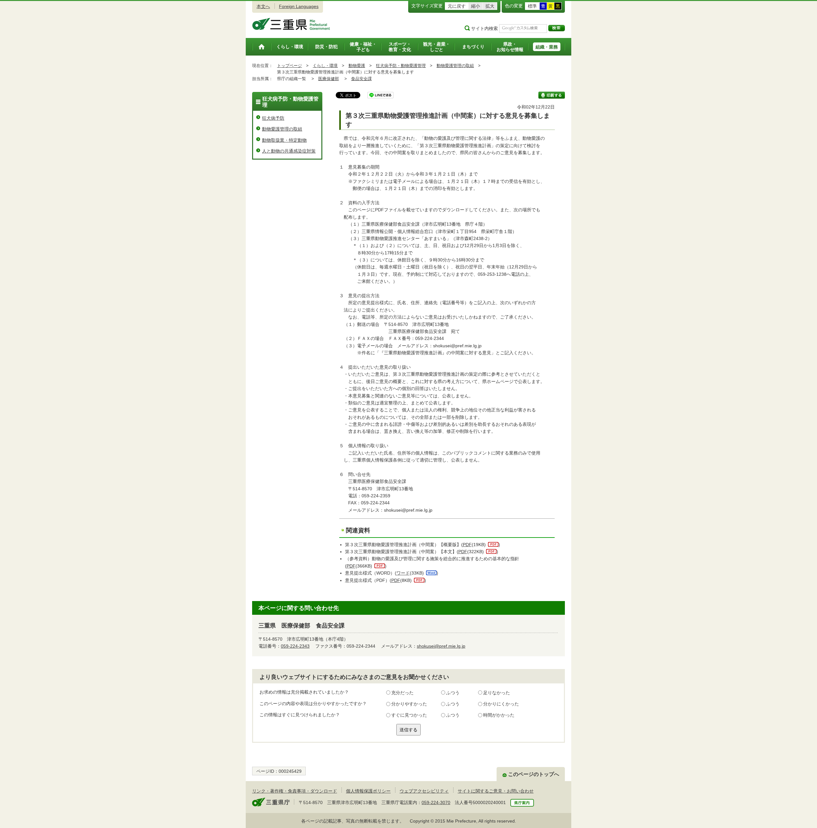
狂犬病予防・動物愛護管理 (401, 65)
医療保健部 (328, 78)
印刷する (551, 95)
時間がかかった (498, 715)
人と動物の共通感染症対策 (289, 151)
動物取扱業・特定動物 (284, 140)
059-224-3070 (436, 802)
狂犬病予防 (273, 118)
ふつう (453, 692)
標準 (532, 6)
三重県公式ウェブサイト (291, 24)
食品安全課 (361, 78)
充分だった (402, 692)
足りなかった (496, 692)
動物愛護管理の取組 (455, 65)
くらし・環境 (325, 65)
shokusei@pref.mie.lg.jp (441, 646)
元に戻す (457, 6)
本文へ (263, 6)
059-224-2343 (295, 646)
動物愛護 (357, 65)
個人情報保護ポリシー (368, 791)
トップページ (289, 65)
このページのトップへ (533, 774)
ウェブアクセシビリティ (424, 791)
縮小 (475, 6)
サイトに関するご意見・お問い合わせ (496, 791)
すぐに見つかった (409, 715)
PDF (467, 544)
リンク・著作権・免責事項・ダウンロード (294, 791)
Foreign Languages (299, 6)
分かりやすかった (409, 703)
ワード (403, 573)
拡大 (489, 6)
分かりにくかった (501, 703)
